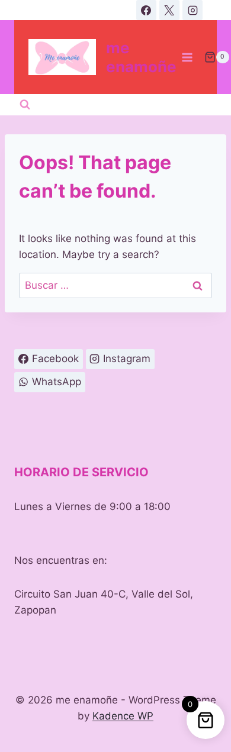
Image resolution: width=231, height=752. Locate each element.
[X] (169, 10)
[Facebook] (146, 10)
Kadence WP (122, 716)
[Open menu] (187, 57)
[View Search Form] (25, 104)
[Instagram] (192, 10)
